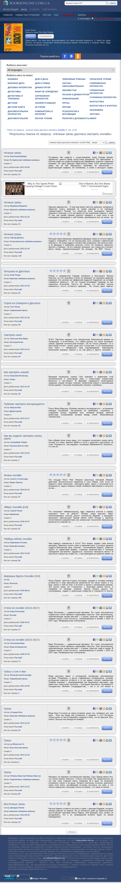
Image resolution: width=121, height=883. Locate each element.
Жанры (82, 15)
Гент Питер (15, 307)
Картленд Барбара (18, 156)
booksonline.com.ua (84, 840)
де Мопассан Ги (17, 744)
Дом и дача (41, 79)
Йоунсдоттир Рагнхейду (20, 675)
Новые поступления (27, 15)
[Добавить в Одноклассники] (104, 153)
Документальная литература (18, 112)
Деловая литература (20, 87)
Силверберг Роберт (18, 442)
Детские (12, 103)
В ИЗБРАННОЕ (46, 36)
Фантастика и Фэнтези (103, 106)
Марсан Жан (15, 408)
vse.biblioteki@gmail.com (54, 858)
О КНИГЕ (65, 172)
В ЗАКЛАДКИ (84, 19)
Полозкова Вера (17, 643)
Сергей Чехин (16, 511)
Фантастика (97, 101)
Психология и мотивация (70, 112)
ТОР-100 (46, 15)
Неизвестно (69, 90)
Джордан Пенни (17, 808)
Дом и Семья (42, 83)
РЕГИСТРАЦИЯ (10, 9)
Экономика (96, 110)
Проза (66, 103)
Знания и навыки (45, 103)
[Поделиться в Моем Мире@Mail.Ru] (100, 153)
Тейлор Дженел (17, 238)
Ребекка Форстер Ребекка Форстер (25, 776)
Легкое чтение (43, 118)
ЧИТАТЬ (30, 36)
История (40, 107)
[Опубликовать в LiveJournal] (97, 153)
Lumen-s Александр (19, 479)
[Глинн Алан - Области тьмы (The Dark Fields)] (13, 50)
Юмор (93, 118)
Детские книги (16, 107)
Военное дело (16, 83)
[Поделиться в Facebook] (94, 153)
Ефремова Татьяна (18, 543)
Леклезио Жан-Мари (19, 339)
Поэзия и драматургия (75, 94)
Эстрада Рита (16, 712)
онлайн (61, 130)
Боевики (13, 79)
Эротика (95, 114)
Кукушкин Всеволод (19, 376)
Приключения (70, 98)
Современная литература (98, 84)
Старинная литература (103, 97)
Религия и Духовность (75, 118)
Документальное (18, 118)
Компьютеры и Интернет (44, 112)
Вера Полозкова (17, 611)
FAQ (56, 15)
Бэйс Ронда (15, 275)
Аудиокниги (68, 15)
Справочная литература (97, 91)
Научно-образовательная (73, 84)
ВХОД (24, 9)
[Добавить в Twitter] (107, 153)
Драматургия (42, 87)
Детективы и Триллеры (15, 97)
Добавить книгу (106, 18)
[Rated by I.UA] (23, 878)
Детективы (14, 91)
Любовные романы (74, 79)
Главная (7, 15)
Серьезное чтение (100, 79)
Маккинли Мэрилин (18, 206)
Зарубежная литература (42, 97)
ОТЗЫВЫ (78, 172)
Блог (91, 15)
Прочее (66, 107)
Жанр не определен (46, 91)
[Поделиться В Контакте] (110, 153)
